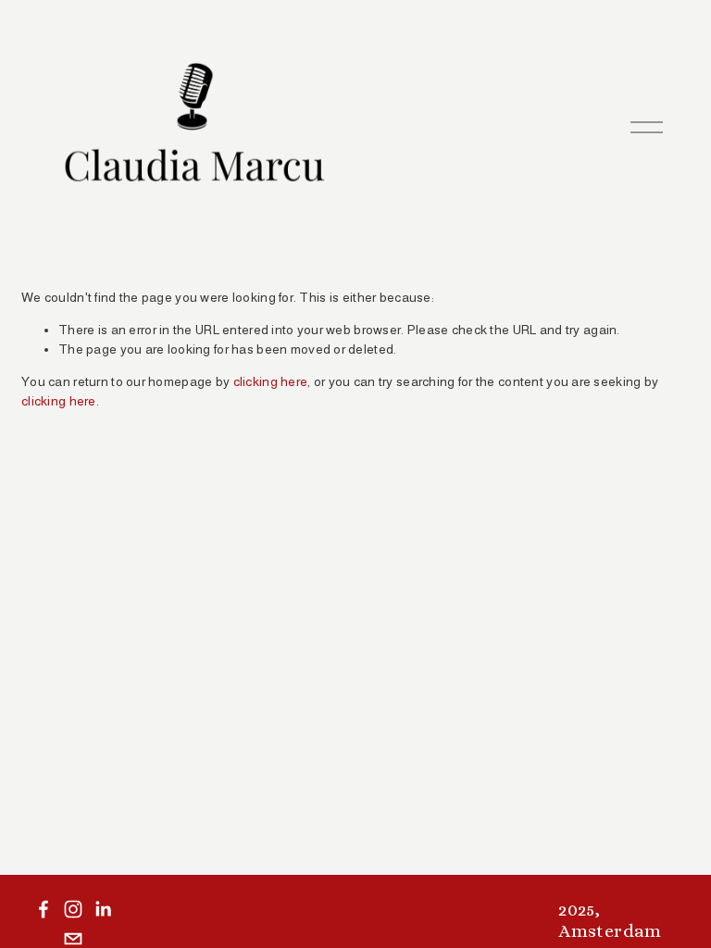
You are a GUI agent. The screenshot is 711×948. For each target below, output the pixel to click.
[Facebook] (43, 909)
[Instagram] (73, 909)
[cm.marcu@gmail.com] (73, 938)
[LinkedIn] (103, 909)
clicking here (270, 381)
